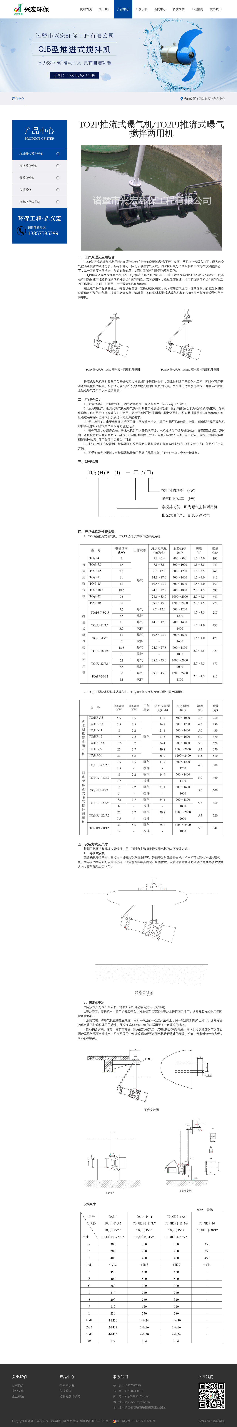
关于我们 (105, 9)
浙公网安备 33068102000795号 (135, 1421)
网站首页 (86, 9)
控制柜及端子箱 (29, 201)
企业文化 (18, 1390)
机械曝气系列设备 (31, 153)
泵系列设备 (26, 177)
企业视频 (18, 1396)
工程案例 (197, 9)
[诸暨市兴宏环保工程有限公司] (32, 9)
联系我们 (216, 9)
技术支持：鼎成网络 (211, 1421)
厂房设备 (142, 9)
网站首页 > (206, 98)
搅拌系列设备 (28, 165)
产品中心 (123, 9)
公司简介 (18, 1385)
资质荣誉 (179, 9)
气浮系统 (25, 189)
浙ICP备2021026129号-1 (95, 1421)
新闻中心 (160, 9)
